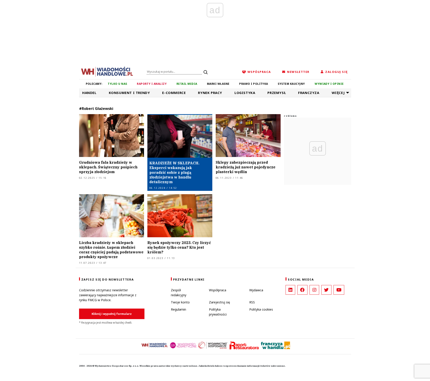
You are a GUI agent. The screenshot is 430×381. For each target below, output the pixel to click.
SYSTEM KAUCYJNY (291, 84)
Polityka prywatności (218, 311)
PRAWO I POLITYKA (253, 84)
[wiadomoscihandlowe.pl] (107, 71)
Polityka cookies (261, 309)
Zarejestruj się (219, 302)
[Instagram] (314, 290)
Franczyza (308, 92)
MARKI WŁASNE (218, 84)
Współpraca (217, 290)
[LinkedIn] (290, 290)
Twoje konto (180, 302)
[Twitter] (326, 290)
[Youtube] (338, 290)
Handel (89, 92)
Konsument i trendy (129, 92)
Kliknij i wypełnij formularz (112, 314)
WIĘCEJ (338, 92)
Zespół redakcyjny (178, 292)
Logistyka (244, 92)
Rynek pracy (210, 92)
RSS (252, 302)
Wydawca (256, 290)
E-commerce (174, 92)
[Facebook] (302, 290)
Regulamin (178, 309)
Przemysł (276, 92)
